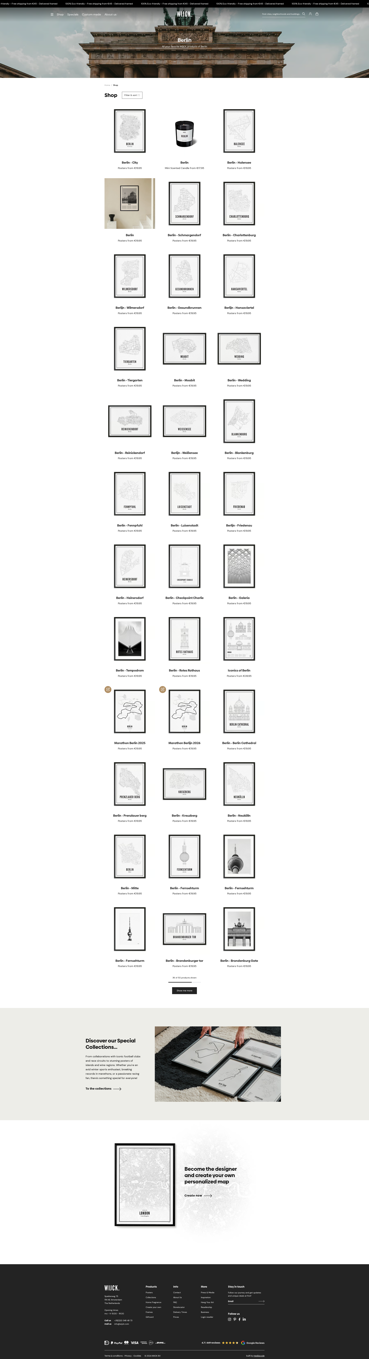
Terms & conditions (114, 1355)
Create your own (153, 1307)
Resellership (206, 1307)
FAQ (175, 1302)
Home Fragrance (153, 1302)
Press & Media (207, 1292)
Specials (72, 14)
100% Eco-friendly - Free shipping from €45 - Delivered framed (99, 3)
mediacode (259, 1355)
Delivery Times (180, 1312)
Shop (60, 14)
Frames (149, 1312)
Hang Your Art (207, 1302)
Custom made (91, 14)
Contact (177, 1292)
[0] (317, 14)
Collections (151, 1297)
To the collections (98, 1089)
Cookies (137, 1355)
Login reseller (207, 1317)
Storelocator (179, 1307)
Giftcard (150, 1317)
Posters (149, 1292)
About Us (177, 1297)
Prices (176, 1317)
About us (110, 14)
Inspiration (206, 1297)
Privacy (128, 1355)
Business (205, 1312)
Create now (193, 1196)
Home (107, 85)
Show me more (184, 990)
